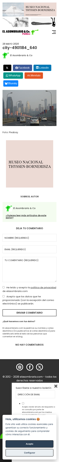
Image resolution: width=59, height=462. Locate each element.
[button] (20, 32)
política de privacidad (43, 287)
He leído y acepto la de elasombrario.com (29, 289)
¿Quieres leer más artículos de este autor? (26, 216)
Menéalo (35, 75)
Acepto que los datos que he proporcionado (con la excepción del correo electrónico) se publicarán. (28, 300)
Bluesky (12, 83)
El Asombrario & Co (21, 55)
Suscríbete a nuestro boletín (33, 388)
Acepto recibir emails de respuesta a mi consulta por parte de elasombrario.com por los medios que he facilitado (38, 411)
